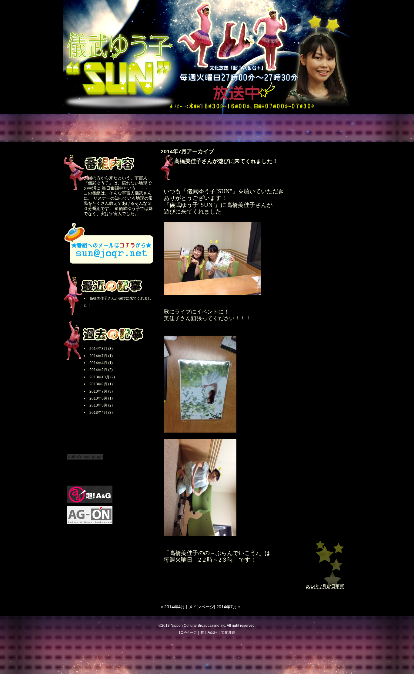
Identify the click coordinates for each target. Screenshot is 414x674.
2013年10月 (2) (102, 377)
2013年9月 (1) (101, 384)
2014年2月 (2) (101, 370)
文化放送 (228, 632)
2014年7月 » (228, 606)
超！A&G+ (208, 632)
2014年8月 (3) (101, 349)
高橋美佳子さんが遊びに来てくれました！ (226, 161)
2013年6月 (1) (101, 398)
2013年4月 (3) (101, 412)
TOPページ (188, 632)
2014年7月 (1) (101, 356)
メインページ (201, 606)
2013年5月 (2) (101, 405)
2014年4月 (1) (101, 363)
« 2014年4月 (173, 606)
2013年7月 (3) (101, 391)
